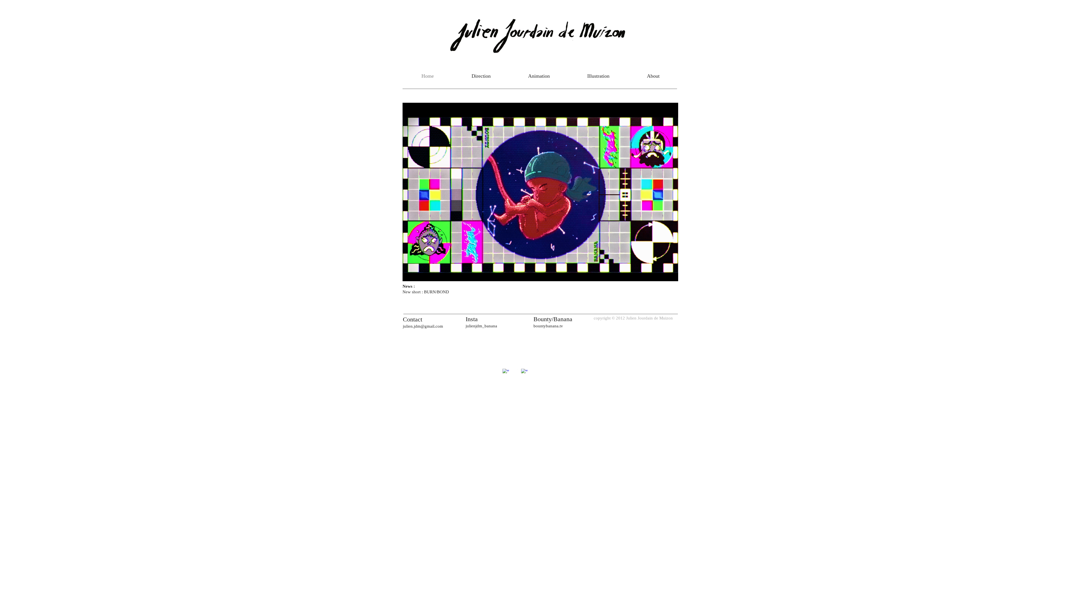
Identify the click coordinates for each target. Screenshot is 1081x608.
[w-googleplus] (505, 372)
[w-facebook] (524, 372)
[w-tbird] (515, 368)
